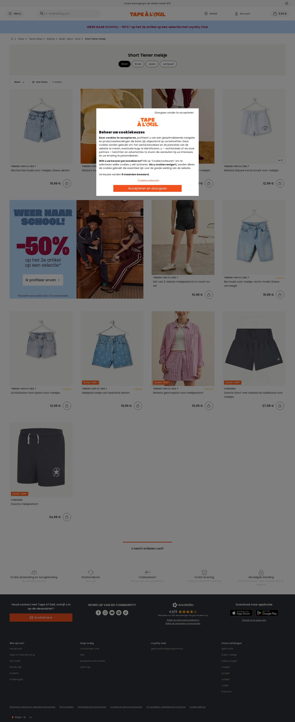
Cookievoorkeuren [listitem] (148, 180)
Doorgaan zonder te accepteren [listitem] (174, 112)
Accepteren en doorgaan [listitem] (147, 188)
